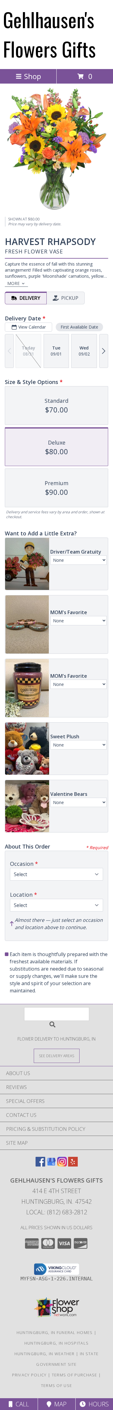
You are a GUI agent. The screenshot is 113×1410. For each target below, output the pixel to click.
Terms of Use (56, 1385)
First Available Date (79, 327)
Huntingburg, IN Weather (44, 1353)
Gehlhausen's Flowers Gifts (49, 34)
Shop (32, 76)
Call (21, 1404)
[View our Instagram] (62, 1164)
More (13, 283)
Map (59, 1404)
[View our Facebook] (40, 1164)
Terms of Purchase (74, 1375)
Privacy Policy (29, 1375)
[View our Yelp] (73, 1164)
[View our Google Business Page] (51, 1164)
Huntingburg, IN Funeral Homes (55, 1332)
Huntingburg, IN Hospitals (56, 1343)
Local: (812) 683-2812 (56, 1212)
